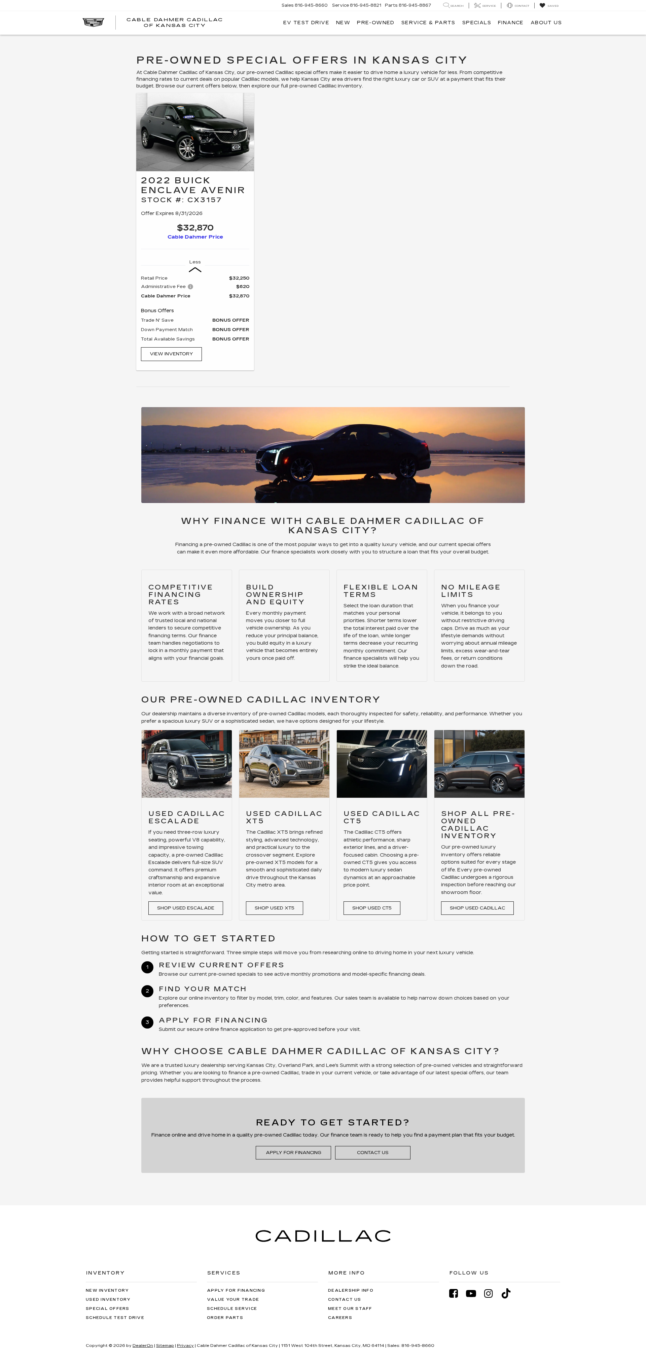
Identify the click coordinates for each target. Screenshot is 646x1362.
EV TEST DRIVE (306, 23)
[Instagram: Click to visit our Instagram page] (492, 1293)
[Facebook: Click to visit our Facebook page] (457, 1293)
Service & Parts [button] (428, 23)
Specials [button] (476, 23)
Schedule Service (232, 1308)
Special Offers (108, 1308)
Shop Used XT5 (274, 908)
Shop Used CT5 (372, 908)
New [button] (343, 23)
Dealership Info (350, 1290)
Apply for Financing (293, 1152)
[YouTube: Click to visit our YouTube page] (474, 1293)
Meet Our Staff (350, 1308)
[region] (195, 309)
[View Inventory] (195, 132)
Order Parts (225, 1318)
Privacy (185, 1345)
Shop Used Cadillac (477, 908)
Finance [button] (511, 23)
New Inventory (107, 1290)
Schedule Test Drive (115, 1318)
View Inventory (171, 354)
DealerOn (143, 1345)
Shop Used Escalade (185, 908)
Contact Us (373, 1152)
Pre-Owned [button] (376, 23)
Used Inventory (108, 1299)
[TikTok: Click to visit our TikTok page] (509, 1293)
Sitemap (165, 1345)
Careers (340, 1318)
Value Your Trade (233, 1299)
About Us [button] (546, 23)
